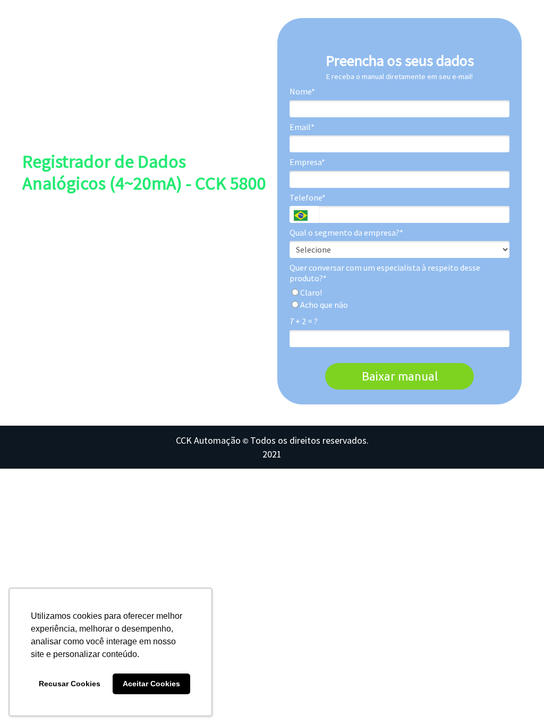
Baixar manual (400, 376)
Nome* (302, 91)
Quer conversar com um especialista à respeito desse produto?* (385, 272)
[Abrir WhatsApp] (517, 698)
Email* (302, 127)
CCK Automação (208, 440)
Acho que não (323, 304)
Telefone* (308, 197)
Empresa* (307, 162)
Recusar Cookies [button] (69, 683)
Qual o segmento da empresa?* (346, 232)
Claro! (310, 292)
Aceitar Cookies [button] (151, 683)
